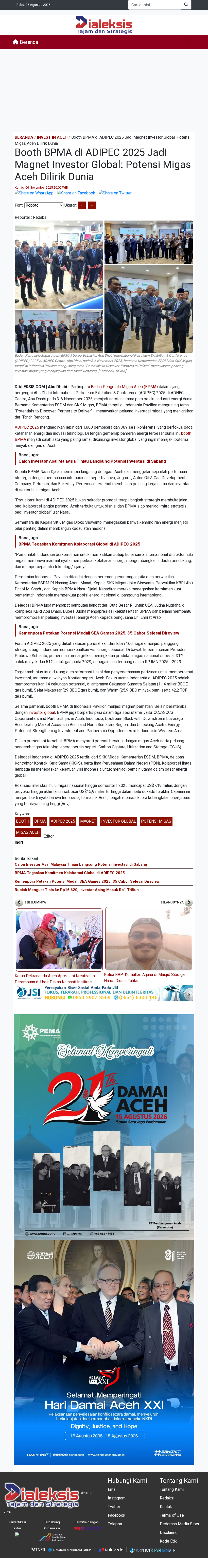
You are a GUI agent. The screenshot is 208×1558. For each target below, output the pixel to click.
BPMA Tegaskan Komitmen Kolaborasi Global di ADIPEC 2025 (79, 544)
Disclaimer (169, 1532)
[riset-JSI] (104, 992)
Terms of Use (172, 1515)
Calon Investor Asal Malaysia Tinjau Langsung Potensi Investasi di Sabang (92, 461)
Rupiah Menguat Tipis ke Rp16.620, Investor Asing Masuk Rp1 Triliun (77, 889)
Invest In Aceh (52, 137)
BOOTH (22, 821)
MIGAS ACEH (28, 832)
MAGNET (88, 821)
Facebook (116, 1515)
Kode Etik (168, 1541)
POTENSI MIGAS (156, 821)
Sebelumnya (35, 902)
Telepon (115, 1523)
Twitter (114, 1506)
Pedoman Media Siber (179, 1523)
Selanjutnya (172, 902)
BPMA (40, 821)
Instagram (117, 1498)
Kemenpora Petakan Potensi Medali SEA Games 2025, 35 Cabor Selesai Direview (99, 633)
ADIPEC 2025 (27, 427)
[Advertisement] (104, 90)
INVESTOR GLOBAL (118, 821)
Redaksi (167, 1498)
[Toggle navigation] (188, 42)
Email (112, 1489)
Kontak (166, 1506)
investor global (42, 712)
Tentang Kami (172, 1489)
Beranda (28, 42)
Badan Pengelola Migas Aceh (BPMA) (124, 386)
